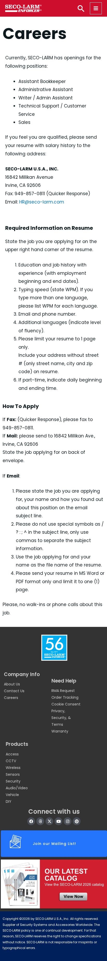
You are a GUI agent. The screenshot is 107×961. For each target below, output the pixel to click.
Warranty (59, 731)
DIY (8, 801)
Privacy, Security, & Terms (61, 717)
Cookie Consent (66, 704)
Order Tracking (64, 697)
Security (13, 781)
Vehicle (12, 794)
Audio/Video (17, 788)
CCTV (11, 760)
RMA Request (63, 690)
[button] (81, 8)
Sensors (13, 774)
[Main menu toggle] (96, 8)
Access (12, 754)
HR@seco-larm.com (41, 202)
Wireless (13, 767)
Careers (11, 697)
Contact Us (14, 690)
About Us (12, 684)
